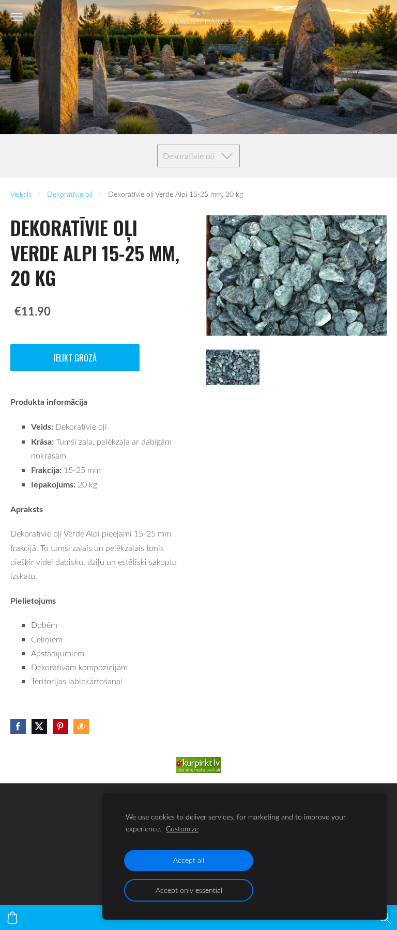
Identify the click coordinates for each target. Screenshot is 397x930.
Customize (182, 828)
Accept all (188, 860)
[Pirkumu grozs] (12, 917)
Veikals (21, 194)
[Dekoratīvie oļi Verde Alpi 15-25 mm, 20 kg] (232, 367)
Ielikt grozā (75, 358)
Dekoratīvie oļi (70, 194)
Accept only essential (189, 890)
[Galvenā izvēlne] (17, 17)
